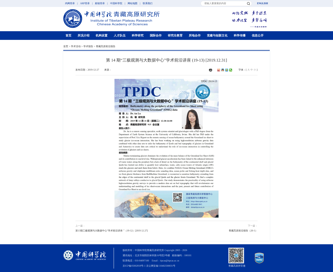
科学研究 (138, 35)
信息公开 (258, 35)
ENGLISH (262, 3)
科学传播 (240, 35)
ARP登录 (85, 3)
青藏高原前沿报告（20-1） (243, 230)
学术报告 (88, 46)
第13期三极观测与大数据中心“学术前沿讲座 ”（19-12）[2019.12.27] (111, 230)
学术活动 (76, 46)
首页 (68, 35)
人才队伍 (120, 35)
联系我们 (147, 3)
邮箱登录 (100, 3)
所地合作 (195, 35)
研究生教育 (175, 35)
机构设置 (102, 35)
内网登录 (70, 3)
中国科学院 (116, 3)
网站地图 (132, 3)
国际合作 (156, 35)
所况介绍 (83, 35)
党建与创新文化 (217, 35)
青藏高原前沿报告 (105, 46)
